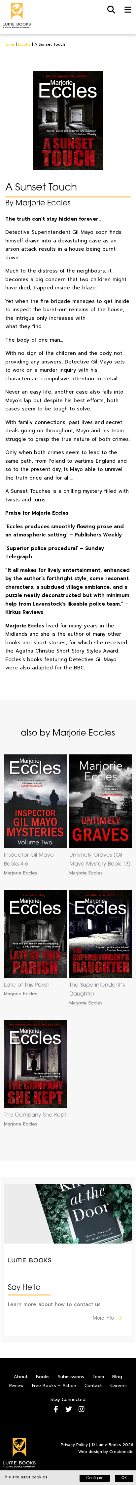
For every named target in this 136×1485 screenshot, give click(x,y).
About (21, 1377)
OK (124, 1478)
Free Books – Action (54, 1385)
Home (9, 44)
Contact (93, 1385)
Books (24, 44)
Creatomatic (121, 1452)
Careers (118, 1385)
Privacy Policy (74, 1445)
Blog (117, 1377)
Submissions (71, 1377)
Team (98, 1377)
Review (16, 1385)
